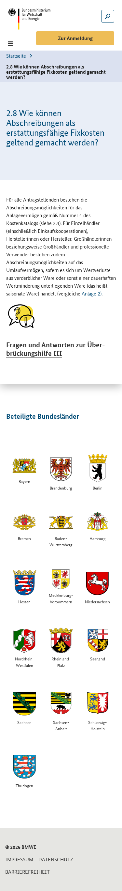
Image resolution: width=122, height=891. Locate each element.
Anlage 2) (92, 293)
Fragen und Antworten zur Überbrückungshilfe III (55, 348)
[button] (10, 43)
